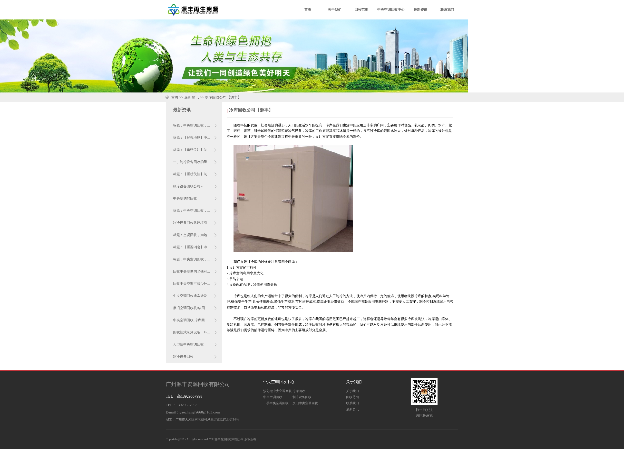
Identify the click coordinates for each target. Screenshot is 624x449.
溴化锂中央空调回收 (277, 391)
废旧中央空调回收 (305, 403)
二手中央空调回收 (276, 403)
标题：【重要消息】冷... (191, 247)
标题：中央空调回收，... (191, 210)
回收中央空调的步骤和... (191, 271)
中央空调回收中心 (391, 9)
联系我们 (447, 9)
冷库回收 (298, 391)
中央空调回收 (272, 397)
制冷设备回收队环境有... (191, 223)
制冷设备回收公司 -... (189, 186)
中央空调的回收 (185, 198)
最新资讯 (420, 9)
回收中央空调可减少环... (191, 283)
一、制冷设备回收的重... (191, 162)
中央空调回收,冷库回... (190, 320)
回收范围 (361, 9)
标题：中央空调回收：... (191, 125)
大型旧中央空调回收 (188, 344)
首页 (307, 9)
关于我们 (334, 9)
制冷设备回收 (183, 356)
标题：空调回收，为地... (191, 235)
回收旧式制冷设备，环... (191, 332)
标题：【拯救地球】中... (191, 137)
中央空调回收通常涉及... (191, 296)
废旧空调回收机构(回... (190, 308)
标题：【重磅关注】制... (191, 150)
